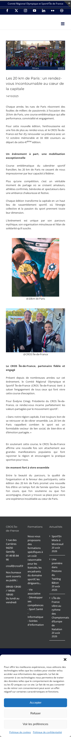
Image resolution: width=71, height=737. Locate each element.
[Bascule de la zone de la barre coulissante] (67, 4)
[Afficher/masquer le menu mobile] (63, 24)
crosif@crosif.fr (14, 566)
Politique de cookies (20, 732)
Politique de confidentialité (47, 732)
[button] (65, 659)
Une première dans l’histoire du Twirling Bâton (57, 571)
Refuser (35, 713)
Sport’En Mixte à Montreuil (57, 540)
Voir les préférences (35, 724)
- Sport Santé (35, 609)
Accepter (35, 702)
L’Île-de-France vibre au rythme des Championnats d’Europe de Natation (57, 613)
